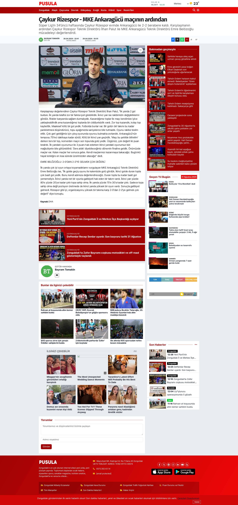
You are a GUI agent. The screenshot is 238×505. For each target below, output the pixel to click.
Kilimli (112, 10)
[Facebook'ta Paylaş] (173, 40)
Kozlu (103, 10)
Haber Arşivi (128, 490)
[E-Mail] (57, 275)
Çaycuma (64, 10)
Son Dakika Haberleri (92, 490)
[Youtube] (182, 464)
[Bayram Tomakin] (47, 271)
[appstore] (162, 472)
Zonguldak (44, 10)
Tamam (196, 502)
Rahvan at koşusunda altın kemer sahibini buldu (57, 311)
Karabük (171, 388)
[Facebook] (159, 464)
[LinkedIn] (178, 464)
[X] (164, 464)
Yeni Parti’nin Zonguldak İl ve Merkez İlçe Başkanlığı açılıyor (180, 356)
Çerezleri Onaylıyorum (188, 498)
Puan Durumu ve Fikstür (173, 485)
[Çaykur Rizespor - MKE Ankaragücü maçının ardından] (92, 77)
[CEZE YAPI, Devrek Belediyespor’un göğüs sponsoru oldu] (92, 298)
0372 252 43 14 (103, 469)
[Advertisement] (173, 319)
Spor (119, 10)
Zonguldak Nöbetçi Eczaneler (57, 485)
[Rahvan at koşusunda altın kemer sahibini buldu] (57, 298)
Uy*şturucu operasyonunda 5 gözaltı (179, 393)
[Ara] (194, 10)
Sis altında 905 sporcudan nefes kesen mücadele (126, 341)
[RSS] (187, 464)
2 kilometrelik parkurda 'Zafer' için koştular (90, 341)
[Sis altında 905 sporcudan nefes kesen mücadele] (126, 329)
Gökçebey (86, 10)
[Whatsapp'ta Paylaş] (182, 40)
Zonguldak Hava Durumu (94, 485)
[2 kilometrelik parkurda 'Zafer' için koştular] (92, 329)
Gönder (46, 446)
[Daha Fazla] (187, 40)
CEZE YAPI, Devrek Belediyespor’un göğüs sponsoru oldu (92, 312)
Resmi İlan (129, 10)
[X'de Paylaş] (177, 40)
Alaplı (54, 10)
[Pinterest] (169, 464)
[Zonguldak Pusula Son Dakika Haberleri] (48, 3)
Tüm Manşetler (50, 490)
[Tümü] (196, 344)
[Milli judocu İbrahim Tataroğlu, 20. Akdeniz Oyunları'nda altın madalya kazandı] (126, 298)
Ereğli (96, 10)
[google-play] (185, 472)
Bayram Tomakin (65, 269)
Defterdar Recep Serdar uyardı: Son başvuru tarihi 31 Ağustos (180, 369)
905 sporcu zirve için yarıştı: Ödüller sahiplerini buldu (54, 341)
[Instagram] (173, 464)
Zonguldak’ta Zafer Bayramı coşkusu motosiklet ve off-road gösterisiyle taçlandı (181, 381)
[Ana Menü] (197, 10)
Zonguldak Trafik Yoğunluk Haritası (138, 485)
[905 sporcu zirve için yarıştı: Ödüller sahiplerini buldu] (57, 329)
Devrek (74, 10)
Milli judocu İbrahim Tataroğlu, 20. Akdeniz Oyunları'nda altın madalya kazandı (126, 312)
